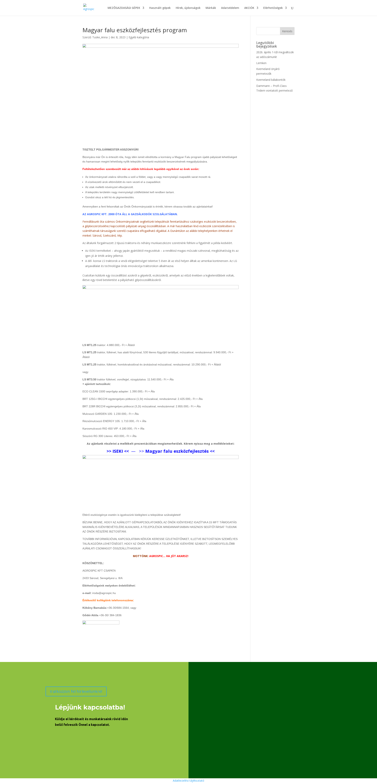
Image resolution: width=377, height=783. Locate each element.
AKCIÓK (249, 8)
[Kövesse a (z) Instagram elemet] (78, 737)
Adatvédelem (230, 8)
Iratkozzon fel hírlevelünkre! (76, 691)
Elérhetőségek (273, 8)
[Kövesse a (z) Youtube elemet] (65, 737)
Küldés (348, 755)
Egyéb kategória (139, 37)
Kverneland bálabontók (270, 80)
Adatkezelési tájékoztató (188, 780)
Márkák (211, 8)
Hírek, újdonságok (188, 8)
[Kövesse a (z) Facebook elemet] (51, 737)
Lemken (261, 63)
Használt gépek (160, 8)
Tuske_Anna (100, 37)
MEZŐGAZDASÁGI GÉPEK (124, 8)
